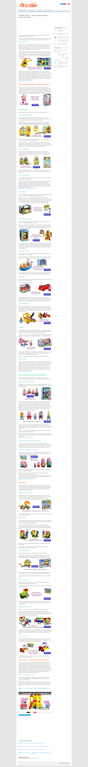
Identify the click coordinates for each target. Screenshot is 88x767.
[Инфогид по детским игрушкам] (28, 7)
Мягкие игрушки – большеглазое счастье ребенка (36, 743)
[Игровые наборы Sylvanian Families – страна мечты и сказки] (22, 749)
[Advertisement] (35, 27)
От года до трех (31, 10)
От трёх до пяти (39, 10)
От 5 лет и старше (48, 10)
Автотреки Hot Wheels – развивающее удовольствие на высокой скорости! (36, 746)
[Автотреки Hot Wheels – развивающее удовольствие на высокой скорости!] (21, 746)
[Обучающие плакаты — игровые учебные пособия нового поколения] (24, 752)
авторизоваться (36, 758)
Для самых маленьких (22, 10)
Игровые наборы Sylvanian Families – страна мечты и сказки (35, 749)
